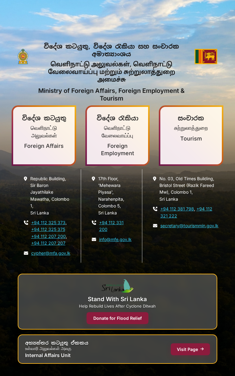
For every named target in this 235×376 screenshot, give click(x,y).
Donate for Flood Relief (117, 318)
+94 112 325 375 (48, 229)
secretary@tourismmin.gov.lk (189, 225)
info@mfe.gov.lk (115, 239)
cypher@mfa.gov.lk (50, 253)
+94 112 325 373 (48, 222)
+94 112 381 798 (177, 208)
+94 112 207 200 (48, 236)
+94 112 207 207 (48, 243)
